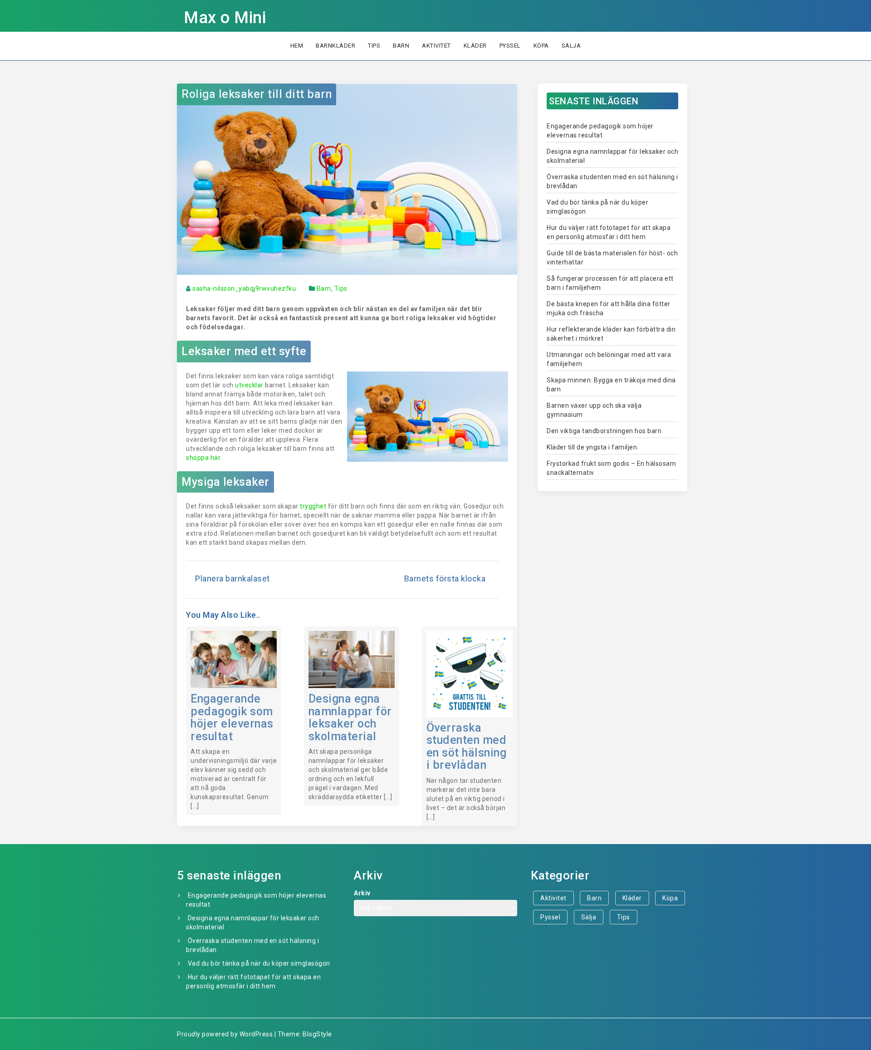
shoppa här (203, 457)
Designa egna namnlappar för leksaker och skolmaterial (350, 717)
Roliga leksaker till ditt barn (256, 94)
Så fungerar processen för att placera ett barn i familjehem (610, 283)
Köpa (541, 45)
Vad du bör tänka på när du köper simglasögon (597, 207)
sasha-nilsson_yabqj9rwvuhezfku (244, 288)
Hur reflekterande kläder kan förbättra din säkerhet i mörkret (611, 334)
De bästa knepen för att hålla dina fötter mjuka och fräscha (608, 308)
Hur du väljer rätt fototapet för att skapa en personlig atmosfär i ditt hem (608, 232)
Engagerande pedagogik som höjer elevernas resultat (232, 717)
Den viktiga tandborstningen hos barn (604, 431)
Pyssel (510, 45)
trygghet (313, 506)
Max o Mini (225, 17)
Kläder (475, 45)
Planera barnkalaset (232, 578)
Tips (374, 45)
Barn (401, 45)
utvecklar (249, 385)
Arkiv (362, 893)
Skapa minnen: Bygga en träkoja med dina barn (611, 384)
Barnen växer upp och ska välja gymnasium (594, 410)
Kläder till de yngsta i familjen (592, 447)
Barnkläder (335, 45)
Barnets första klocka (445, 578)
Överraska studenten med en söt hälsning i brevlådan (466, 746)
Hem (296, 45)
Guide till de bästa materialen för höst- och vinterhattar (612, 257)
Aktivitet (436, 45)
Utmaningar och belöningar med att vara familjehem (609, 359)
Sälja (571, 45)
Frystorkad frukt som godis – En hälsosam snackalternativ (611, 468)
